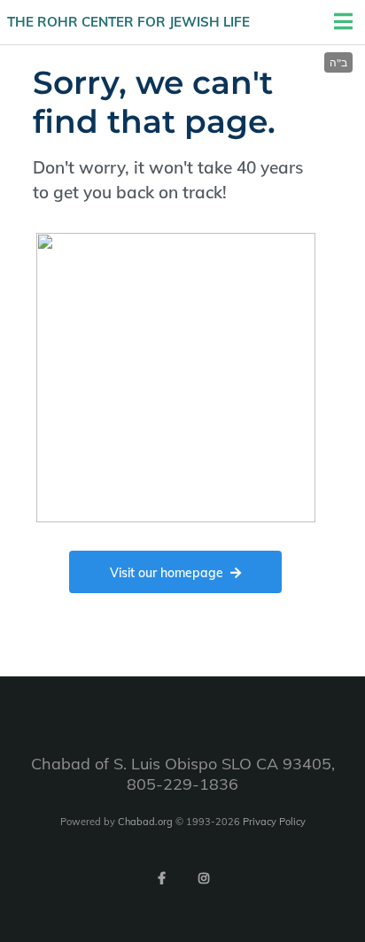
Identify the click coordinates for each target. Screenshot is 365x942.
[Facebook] (161, 878)
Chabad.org (145, 821)
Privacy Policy (274, 821)
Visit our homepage (166, 573)
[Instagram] (204, 878)
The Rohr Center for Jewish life (128, 21)
